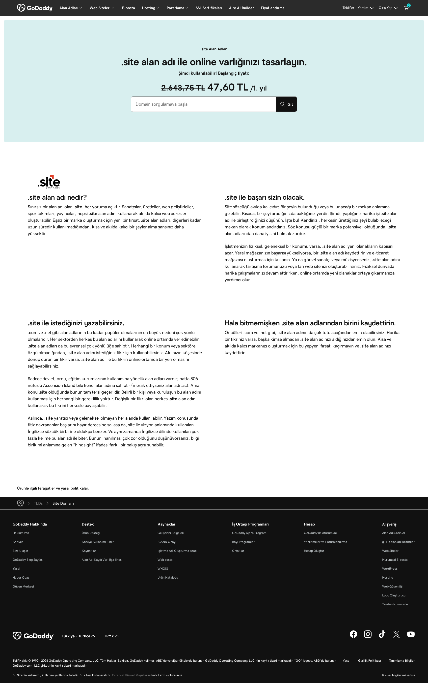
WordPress (390, 568)
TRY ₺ (109, 636)
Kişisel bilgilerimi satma (398, 675)
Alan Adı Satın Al (393, 532)
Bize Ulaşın (20, 550)
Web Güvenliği (392, 586)
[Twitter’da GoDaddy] (396, 637)
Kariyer (18, 541)
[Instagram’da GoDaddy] (367, 637)
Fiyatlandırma (273, 8)
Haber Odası (21, 577)
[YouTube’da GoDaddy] (410, 637)
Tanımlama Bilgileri (402, 660)
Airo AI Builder (241, 8)
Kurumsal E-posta (395, 559)
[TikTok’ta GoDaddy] (382, 637)
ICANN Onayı (167, 541)
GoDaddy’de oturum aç (320, 532)
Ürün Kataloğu (168, 577)
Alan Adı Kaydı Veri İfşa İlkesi (102, 559)
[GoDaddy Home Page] (33, 636)
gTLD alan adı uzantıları (398, 541)
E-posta (128, 8)
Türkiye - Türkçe (76, 636)
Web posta (165, 559)
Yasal (16, 568)
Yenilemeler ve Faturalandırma (325, 541)
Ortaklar (238, 550)
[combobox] (203, 104)
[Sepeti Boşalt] (406, 7)
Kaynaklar (89, 550)
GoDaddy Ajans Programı (249, 532)
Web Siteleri (390, 550)
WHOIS (163, 568)
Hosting (387, 577)
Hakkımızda (21, 532)
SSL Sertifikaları (209, 8)
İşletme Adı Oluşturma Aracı (177, 550)
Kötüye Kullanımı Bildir (98, 541)
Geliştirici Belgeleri (171, 532)
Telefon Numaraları (395, 604)
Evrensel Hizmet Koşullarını (131, 675)
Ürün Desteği (91, 532)
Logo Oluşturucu (393, 595)
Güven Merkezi (23, 586)
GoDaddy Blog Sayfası (28, 559)
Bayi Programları (243, 541)
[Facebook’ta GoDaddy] (353, 637)
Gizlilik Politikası (369, 660)
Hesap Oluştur (314, 550)
